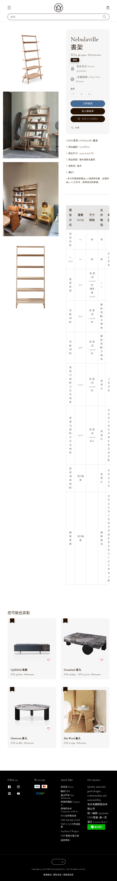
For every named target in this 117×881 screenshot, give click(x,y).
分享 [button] (77, 127)
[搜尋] (104, 17)
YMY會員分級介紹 (70, 835)
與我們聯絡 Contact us (70, 803)
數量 (73, 89)
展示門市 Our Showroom (67, 796)
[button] (9, 7)
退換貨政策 (68, 875)
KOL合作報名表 (68, 815)
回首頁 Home (67, 787)
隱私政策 (57, 875)
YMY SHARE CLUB (70, 820)
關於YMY (65, 791)
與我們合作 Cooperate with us (69, 810)
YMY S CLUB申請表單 (70, 825)
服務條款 (47, 875)
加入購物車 (88, 111)
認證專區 (65, 840)
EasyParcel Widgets (70, 831)
